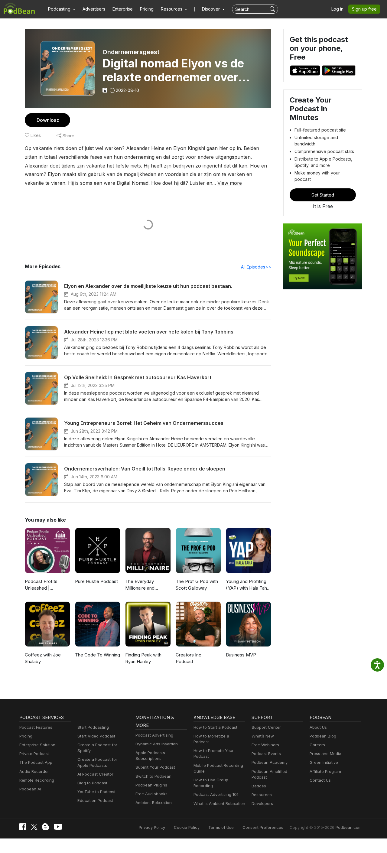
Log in (337, 8)
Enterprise (122, 8)
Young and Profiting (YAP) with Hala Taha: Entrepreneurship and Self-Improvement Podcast (248, 585)
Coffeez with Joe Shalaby (43, 658)
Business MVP (241, 655)
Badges (259, 785)
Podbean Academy (270, 762)
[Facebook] (22, 826)
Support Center (266, 727)
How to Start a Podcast (215, 727)
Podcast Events (266, 753)
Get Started (322, 194)
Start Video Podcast (96, 736)
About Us (318, 727)
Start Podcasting (93, 727)
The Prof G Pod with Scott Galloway (197, 584)
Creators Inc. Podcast (189, 658)
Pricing (147, 8)
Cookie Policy (187, 827)
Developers (262, 803)
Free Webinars (265, 744)
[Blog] (45, 826)
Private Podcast (34, 753)
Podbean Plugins (151, 785)
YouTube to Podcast (96, 791)
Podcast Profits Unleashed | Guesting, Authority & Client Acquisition (46, 585)
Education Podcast (95, 800)
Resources (262, 794)
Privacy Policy (152, 827)
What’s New (263, 736)
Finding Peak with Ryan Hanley (143, 658)
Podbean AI (30, 788)
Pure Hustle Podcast (96, 581)
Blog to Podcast (92, 782)
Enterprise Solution (37, 744)
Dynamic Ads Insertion (156, 743)
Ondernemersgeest (130, 52)
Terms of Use (221, 827)
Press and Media (325, 753)
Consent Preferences (262, 827)
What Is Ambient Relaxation (219, 803)
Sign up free (364, 8)
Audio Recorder (34, 771)
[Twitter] (34, 827)
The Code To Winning (97, 655)
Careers (317, 744)
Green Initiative (324, 762)
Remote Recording (36, 780)
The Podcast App (35, 762)
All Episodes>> (256, 266)
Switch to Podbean (153, 776)
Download (48, 120)
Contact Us (320, 780)
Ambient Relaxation (153, 802)
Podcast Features (35, 727)
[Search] (273, 9)
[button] (61, 9)
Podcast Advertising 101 (216, 794)
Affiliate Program (325, 771)
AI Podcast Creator (95, 774)
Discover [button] (211, 8)
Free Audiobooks (151, 793)
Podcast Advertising (154, 735)
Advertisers (94, 8)
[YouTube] (58, 827)
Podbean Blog (323, 736)
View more (229, 183)
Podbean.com (349, 827)
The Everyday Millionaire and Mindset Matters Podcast (142, 585)
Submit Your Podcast (155, 767)
